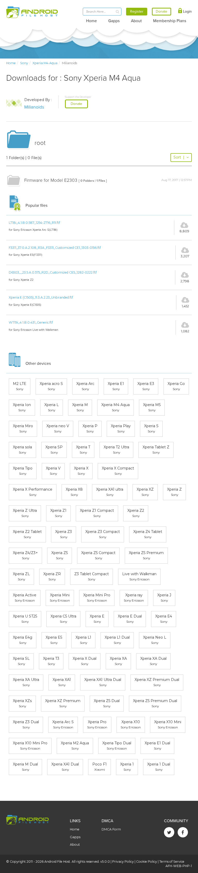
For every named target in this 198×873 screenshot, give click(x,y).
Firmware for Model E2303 (50, 180)
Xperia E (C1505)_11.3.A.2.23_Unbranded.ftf (41, 297)
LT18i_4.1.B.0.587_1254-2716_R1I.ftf (34, 223)
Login (187, 11)
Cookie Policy (146, 861)
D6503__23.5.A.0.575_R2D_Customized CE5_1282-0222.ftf (53, 272)
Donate (76, 104)
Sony (24, 63)
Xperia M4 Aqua (44, 63)
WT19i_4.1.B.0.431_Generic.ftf (31, 322)
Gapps (114, 21)
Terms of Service (171, 861)
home (11, 63)
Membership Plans (169, 21)
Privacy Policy (123, 861)
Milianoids (34, 107)
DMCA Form (111, 829)
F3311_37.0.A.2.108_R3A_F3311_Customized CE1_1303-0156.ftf (55, 248)
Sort (179, 157)
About (136, 21)
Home (91, 21)
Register (136, 11)
